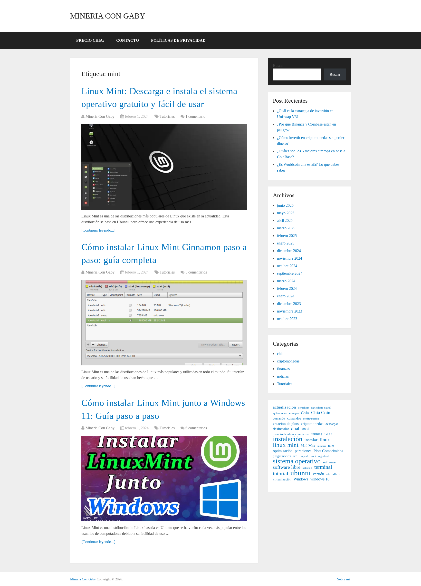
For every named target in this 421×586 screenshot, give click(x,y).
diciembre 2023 (289, 304)
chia (280, 354)
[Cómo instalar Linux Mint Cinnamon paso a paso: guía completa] (164, 322)
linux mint (285, 444)
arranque (294, 413)
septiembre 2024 (289, 273)
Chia (305, 412)
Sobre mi (343, 579)
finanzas (283, 369)
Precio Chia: (90, 40)
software (329, 462)
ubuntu (300, 472)
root (313, 456)
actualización (284, 407)
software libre (286, 467)
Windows (301, 479)
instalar (311, 440)
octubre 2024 (287, 266)
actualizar (303, 407)
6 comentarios (196, 428)
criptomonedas (288, 361)
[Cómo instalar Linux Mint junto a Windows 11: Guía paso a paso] (164, 478)
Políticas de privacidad (178, 40)
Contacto (127, 40)
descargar (331, 424)
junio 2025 (285, 205)
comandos (294, 418)
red (295, 456)
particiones (303, 451)
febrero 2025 (287, 236)
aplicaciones (280, 413)
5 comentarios (196, 272)
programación (282, 456)
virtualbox (333, 474)
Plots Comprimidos (328, 451)
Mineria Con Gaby (107, 16)
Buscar (278, 65)
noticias (283, 376)
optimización (283, 451)
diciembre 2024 (289, 251)
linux (325, 439)
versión (318, 474)
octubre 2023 (287, 319)
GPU (328, 434)
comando (279, 418)
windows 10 (319, 479)
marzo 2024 (286, 281)
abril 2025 (285, 220)
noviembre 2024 (289, 258)
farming (316, 434)
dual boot (300, 428)
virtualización (282, 479)
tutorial (280, 473)
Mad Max (308, 445)
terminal (323, 467)
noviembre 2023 (289, 311)
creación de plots (286, 423)
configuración (311, 418)
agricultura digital (321, 407)
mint (331, 446)
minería (321, 446)
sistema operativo (297, 461)
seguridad (323, 456)
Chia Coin (320, 412)
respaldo (304, 456)
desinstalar (281, 429)
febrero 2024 (287, 288)
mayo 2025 (285, 213)
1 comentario (195, 116)
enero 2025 (285, 243)
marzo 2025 (286, 228)
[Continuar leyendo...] (98, 230)
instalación (287, 439)
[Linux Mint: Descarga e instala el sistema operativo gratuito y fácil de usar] (164, 167)
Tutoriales (167, 116)
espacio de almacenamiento (291, 434)
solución (307, 468)
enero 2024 (285, 296)
